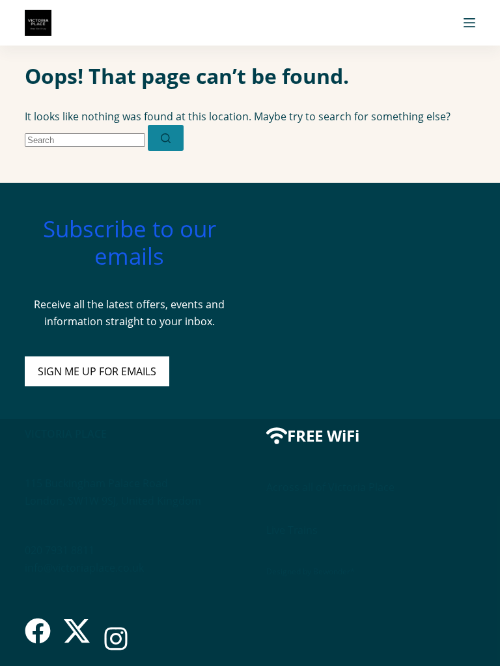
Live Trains (292, 530)
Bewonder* (334, 571)
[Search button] (166, 138)
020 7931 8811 (59, 550)
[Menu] (469, 23)
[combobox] (85, 140)
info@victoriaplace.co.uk (84, 568)
